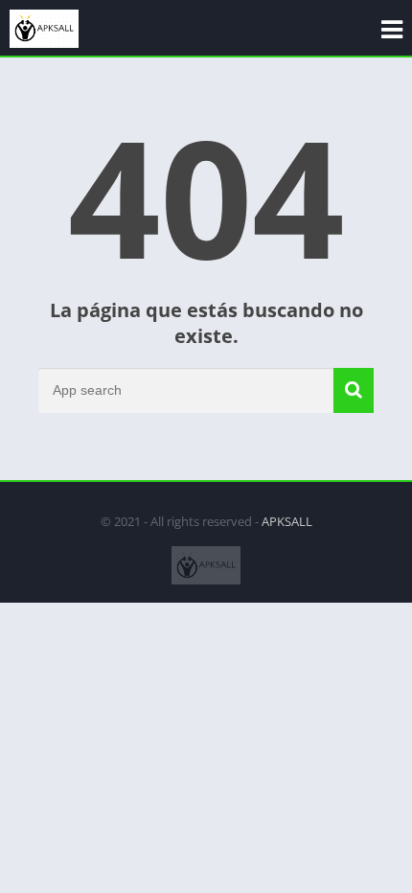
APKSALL (287, 521)
